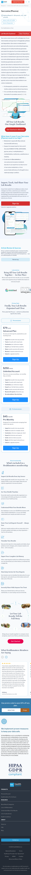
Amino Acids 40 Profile (9, 20)
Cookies (21, 856)
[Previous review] (2, 657)
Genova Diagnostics (8, 23)
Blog (2, 830)
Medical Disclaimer (11, 851)
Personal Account (5, 794)
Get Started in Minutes (15, 130)
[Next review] (6, 657)
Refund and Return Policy (15, 859)
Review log (15, 259)
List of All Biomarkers (7, 807)
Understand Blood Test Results (9, 810)
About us (3, 824)
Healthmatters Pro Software (8, 797)
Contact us (15, 840)
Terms (20, 851)
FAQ (2, 827)
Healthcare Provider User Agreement (14, 853)
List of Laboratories (6, 813)
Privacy (7, 856)
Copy (25, 710)
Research (3, 5)
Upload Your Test (18, 2)
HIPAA (13, 856)
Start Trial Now (24, 33)
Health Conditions (6, 816)
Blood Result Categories (7, 804)
